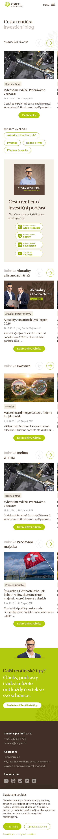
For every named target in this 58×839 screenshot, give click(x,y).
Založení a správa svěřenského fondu (25, 766)
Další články (29, 115)
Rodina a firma (34, 142)
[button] (39, 43)
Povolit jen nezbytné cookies (19, 834)
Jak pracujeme (12, 757)
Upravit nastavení (37, 826)
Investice (12, 142)
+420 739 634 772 (15, 738)
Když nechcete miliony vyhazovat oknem (27, 761)
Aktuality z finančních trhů (21, 135)
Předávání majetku (17, 150)
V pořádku (12, 826)
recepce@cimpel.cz (15, 743)
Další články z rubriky (29, 348)
